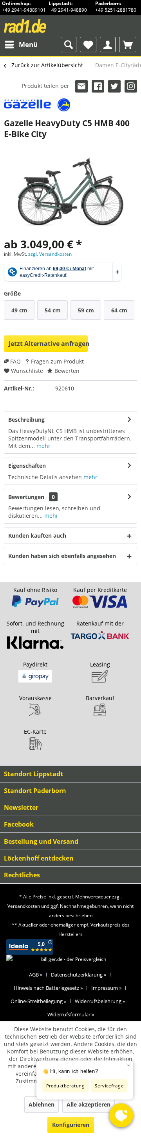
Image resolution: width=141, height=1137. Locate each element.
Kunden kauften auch (37, 535)
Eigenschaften (27, 465)
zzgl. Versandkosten (50, 254)
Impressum (106, 987)
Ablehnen (41, 1104)
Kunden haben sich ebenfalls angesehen (62, 556)
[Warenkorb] (127, 44)
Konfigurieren (70, 1124)
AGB (35, 974)
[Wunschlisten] (88, 44)
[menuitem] (21, 44)
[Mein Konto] (107, 44)
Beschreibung (26, 419)
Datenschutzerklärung (78, 974)
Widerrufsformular (70, 1014)
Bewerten (66, 370)
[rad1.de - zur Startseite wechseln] (37, 26)
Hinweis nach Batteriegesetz (48, 987)
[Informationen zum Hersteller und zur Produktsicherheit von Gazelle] (37, 105)
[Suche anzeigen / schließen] (68, 44)
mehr (43, 445)
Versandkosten (23, 906)
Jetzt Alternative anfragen (48, 343)
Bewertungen (26, 497)
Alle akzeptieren (88, 1104)
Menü (28, 44)
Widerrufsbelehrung (100, 1001)
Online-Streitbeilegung (38, 1001)
